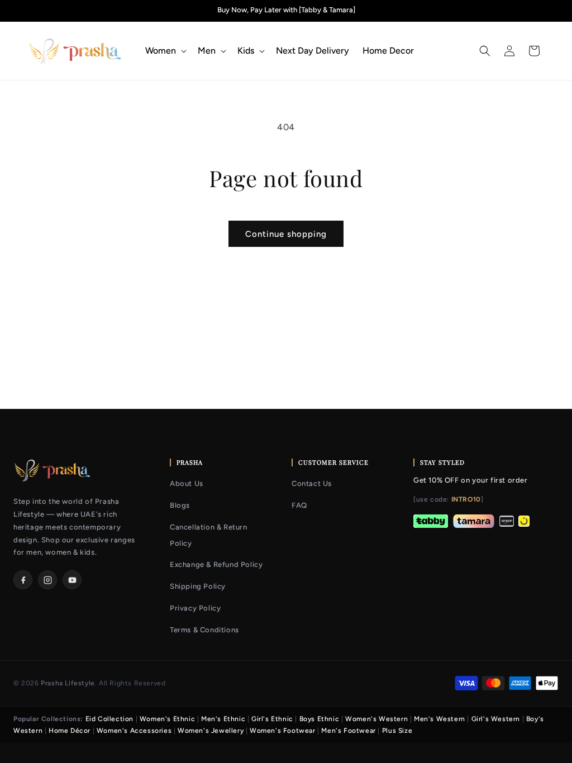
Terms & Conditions (204, 630)
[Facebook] (22, 579)
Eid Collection (109, 719)
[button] (165, 51)
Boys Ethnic (319, 719)
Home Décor (69, 731)
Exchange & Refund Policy (216, 564)
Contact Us (312, 483)
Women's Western (376, 719)
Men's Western (439, 719)
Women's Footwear (283, 731)
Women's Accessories (134, 731)
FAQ (299, 505)
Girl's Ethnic (272, 719)
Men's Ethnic (223, 719)
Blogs (180, 505)
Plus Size (397, 731)
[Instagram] (47, 579)
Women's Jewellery (211, 731)
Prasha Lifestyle (68, 683)
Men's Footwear (348, 731)
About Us (186, 483)
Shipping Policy (198, 586)
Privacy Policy (195, 608)
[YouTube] (72, 579)
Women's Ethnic (167, 719)
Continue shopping (286, 234)
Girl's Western (495, 719)
